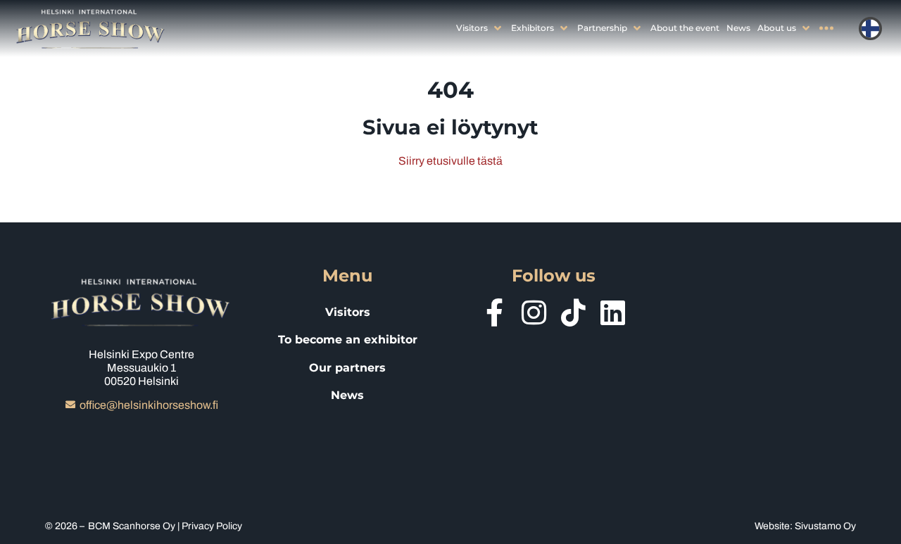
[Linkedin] (613, 312)
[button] (480, 28)
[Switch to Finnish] (870, 28)
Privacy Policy (212, 526)
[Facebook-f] (495, 312)
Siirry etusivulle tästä (450, 161)
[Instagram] (534, 312)
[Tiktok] (574, 312)
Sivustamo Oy (825, 526)
